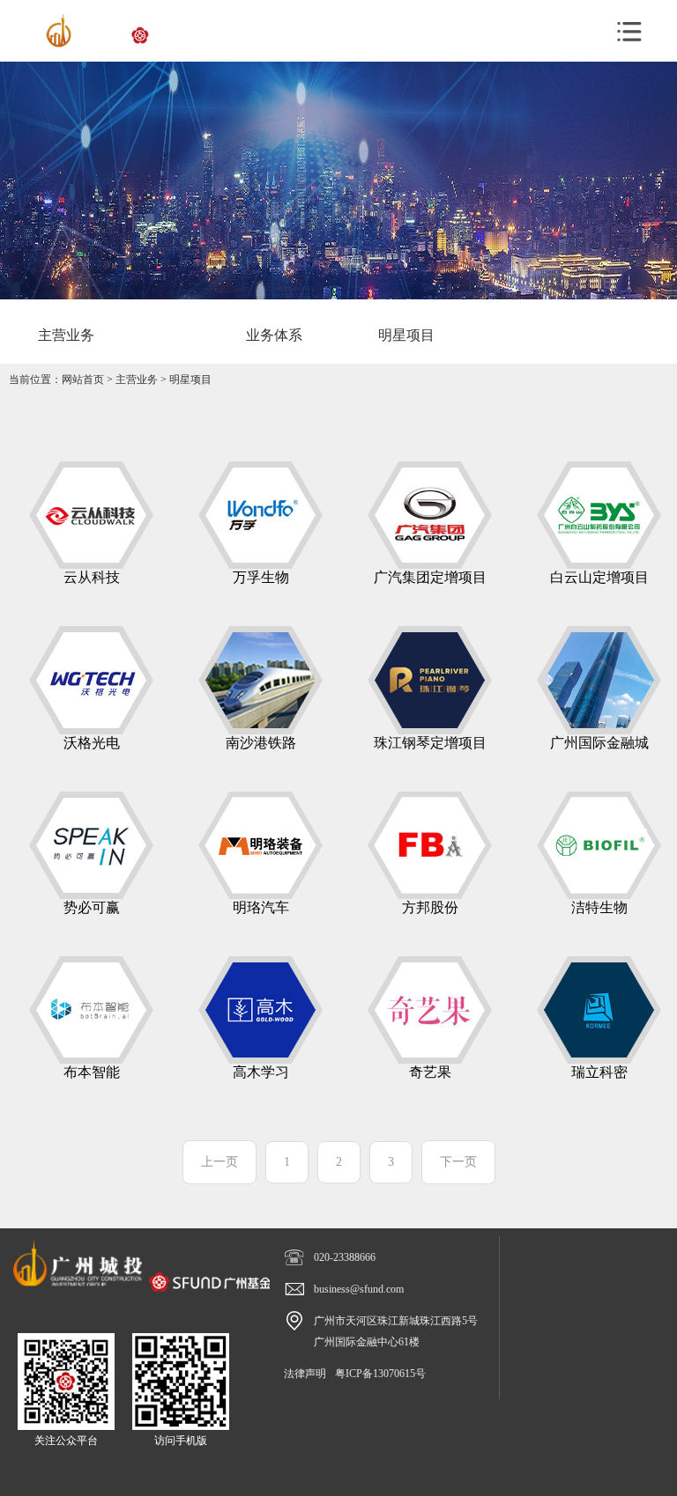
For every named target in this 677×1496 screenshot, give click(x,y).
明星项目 (190, 379)
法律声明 (305, 1373)
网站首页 (83, 379)
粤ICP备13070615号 (380, 1373)
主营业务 (136, 379)
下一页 (458, 1161)
